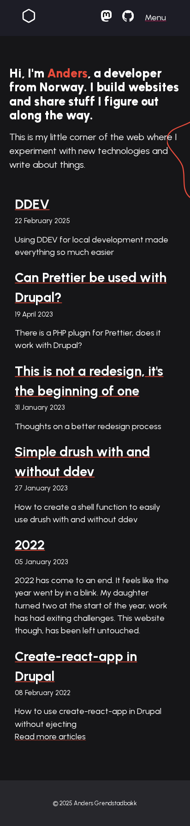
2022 (30, 545)
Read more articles (50, 737)
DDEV (32, 204)
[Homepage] (28, 17)
